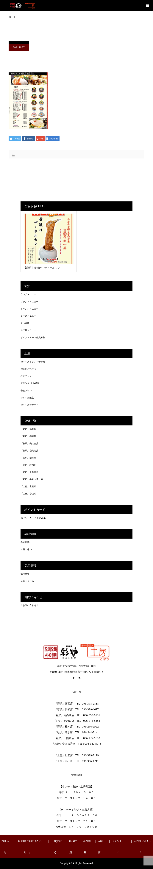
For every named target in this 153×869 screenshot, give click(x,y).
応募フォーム (27, 580)
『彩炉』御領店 (28, 436)
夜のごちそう (27, 376)
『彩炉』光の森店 (29, 443)
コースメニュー (28, 315)
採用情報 (25, 573)
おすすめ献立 (27, 397)
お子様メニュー (28, 330)
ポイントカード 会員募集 (33, 518)
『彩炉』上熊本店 (29, 472)
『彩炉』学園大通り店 (32, 479)
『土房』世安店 (28, 486)
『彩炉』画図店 (28, 429)
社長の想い (26, 549)
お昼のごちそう (28, 368)
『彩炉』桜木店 (28, 465)
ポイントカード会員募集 (33, 337)
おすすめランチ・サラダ (33, 361)
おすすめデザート (29, 404)
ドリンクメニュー (29, 308)
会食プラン (26, 390)
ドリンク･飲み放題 (30, 383)
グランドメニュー (29, 301)
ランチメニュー (28, 294)
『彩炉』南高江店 (29, 450)
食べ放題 (25, 323)
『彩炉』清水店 (28, 457)
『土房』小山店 (28, 493)
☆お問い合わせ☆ (29, 605)
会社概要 (25, 542)
